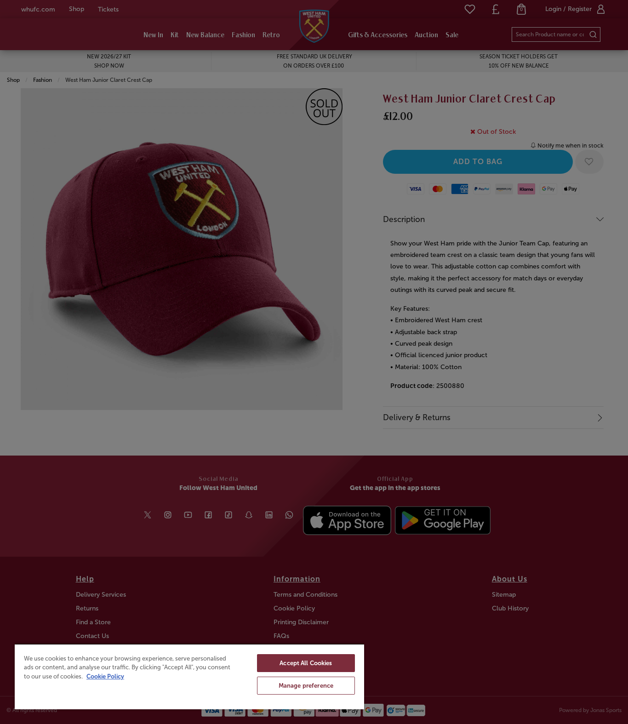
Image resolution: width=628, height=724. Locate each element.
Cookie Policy (105, 676)
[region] (189, 676)
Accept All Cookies (306, 663)
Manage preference (306, 685)
